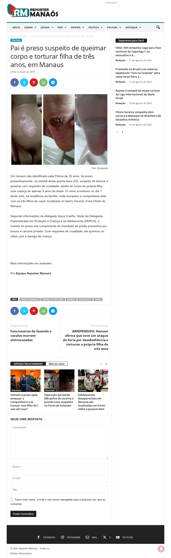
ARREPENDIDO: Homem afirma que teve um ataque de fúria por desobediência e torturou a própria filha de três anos (85, 340)
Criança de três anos (53, 299)
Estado (45, 27)
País (60, 27)
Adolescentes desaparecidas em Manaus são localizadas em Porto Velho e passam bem (91, 402)
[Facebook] (14, 82)
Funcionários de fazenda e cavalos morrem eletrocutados (31, 335)
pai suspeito (85, 299)
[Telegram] (53, 82)
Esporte (75, 27)
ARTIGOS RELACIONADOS (28, 363)
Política (93, 27)
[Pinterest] (34, 82)
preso (98, 299)
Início (16, 27)
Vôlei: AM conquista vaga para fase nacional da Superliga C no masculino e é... (138, 51)
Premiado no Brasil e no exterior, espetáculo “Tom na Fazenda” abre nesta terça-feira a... (138, 72)
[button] (158, 27)
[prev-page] (101, 364)
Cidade (28, 27)
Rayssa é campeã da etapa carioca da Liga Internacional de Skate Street (138, 94)
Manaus (71, 299)
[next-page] (106, 364)
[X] (24, 82)
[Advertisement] (59, 250)
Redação (121, 60)
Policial (112, 27)
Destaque (131, 27)
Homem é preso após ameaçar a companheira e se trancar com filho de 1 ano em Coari (24, 402)
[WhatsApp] (43, 82)
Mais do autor (57, 363)
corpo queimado (29, 299)
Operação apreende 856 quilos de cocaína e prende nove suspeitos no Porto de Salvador (59, 400)
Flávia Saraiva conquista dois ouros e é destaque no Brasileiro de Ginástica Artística (138, 115)
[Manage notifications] (161, 549)
